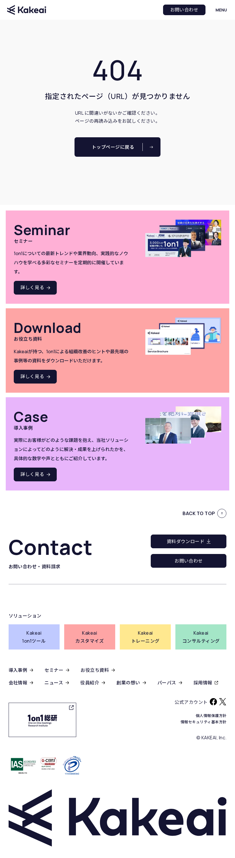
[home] (26, 10)
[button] (221, 10)
